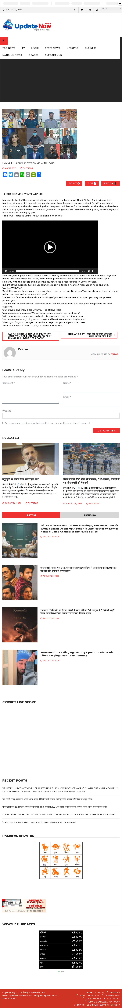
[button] (50, 247)
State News (52, 48)
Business (90, 48)
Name (67, 383)
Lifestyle (72, 48)
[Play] (6, 271)
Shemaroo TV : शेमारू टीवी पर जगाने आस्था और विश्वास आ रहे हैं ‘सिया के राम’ (90, 335)
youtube (97, 10)
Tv (23, 48)
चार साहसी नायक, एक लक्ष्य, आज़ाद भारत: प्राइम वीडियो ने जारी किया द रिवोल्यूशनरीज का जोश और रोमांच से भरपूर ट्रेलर (47, 799)
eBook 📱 (110, 183)
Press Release (112, 995)
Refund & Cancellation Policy (104, 1002)
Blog (101, 992)
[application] (50, 247)
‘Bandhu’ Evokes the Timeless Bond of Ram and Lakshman (39, 822)
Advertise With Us (89, 995)
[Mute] (88, 271)
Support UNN (53, 55)
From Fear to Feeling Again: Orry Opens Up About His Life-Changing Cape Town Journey (76, 654)
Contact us (113, 999)
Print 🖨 (74, 183)
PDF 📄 (91, 183)
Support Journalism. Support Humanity (98, 1005)
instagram (89, 10)
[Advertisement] (61, 81)
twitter (82, 10)
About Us (115, 992)
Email (67, 397)
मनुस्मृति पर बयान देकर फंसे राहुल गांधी (20, 479)
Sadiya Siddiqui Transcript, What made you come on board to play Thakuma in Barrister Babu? (29, 336)
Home (89, 992)
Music (35, 48)
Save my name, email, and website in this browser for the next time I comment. (48, 423)
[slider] (47, 271)
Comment (8, 383)
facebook (74, 10)
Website (6, 411)
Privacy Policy (93, 999)
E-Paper (33, 55)
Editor (29, 168)
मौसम (62, 972)
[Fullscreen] (93, 271)
